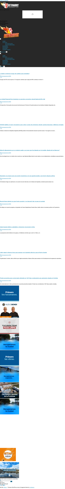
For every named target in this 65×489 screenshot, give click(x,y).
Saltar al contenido (4, 0)
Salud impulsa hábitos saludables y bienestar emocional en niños (17, 227)
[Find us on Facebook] (0, 485)
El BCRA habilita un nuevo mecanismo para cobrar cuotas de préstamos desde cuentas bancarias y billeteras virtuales (31, 124)
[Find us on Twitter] (2, 485)
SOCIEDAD (5, 48)
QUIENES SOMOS (6, 49)
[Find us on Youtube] (3, 485)
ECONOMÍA (5, 46)
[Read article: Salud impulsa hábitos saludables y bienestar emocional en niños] (32, 217)
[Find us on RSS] (4, 485)
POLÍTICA (5, 42)
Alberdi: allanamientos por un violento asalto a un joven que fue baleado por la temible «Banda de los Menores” (30, 150)
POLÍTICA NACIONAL (10, 44)
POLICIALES (5, 47)
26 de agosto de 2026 (6, 76)
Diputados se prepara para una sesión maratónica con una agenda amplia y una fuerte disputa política (27, 176)
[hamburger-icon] (0, 39)
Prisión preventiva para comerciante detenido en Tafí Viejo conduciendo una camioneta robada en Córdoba (29, 278)
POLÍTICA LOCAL (9, 43)
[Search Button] (0, 480)
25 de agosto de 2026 (6, 204)
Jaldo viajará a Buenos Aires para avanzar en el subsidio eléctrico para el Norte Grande (23, 252)
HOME (4, 41)
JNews (5, 487)
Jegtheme (32, 487)
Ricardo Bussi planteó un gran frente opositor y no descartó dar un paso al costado (22, 201)
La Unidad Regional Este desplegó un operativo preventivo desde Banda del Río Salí (22, 99)
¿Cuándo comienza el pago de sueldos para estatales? (15, 73)
